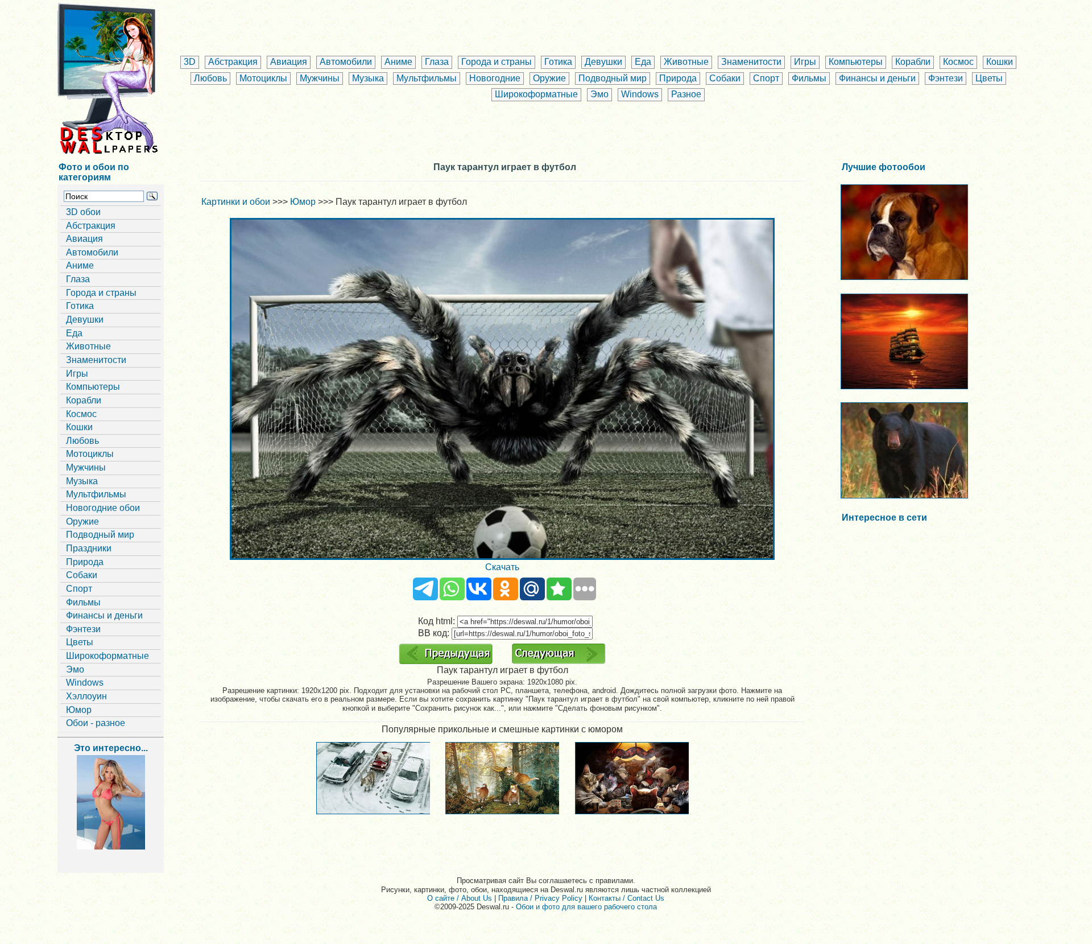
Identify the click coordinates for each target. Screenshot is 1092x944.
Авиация (288, 62)
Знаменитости (751, 62)
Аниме (398, 62)
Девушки (603, 62)
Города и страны (496, 62)
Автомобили (346, 62)
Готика (558, 62)
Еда (643, 62)
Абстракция (233, 62)
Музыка (368, 78)
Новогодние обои (103, 508)
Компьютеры (856, 62)
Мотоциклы (263, 78)
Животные (686, 62)
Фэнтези (945, 78)
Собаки (725, 78)
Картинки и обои (235, 202)
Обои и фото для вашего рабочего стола (586, 906)
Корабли (912, 62)
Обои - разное (95, 723)
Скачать (502, 567)
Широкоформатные (536, 94)
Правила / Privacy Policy (540, 898)
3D (190, 62)
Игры (805, 62)
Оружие (549, 78)
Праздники (88, 548)
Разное (686, 94)
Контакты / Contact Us (626, 898)
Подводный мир (612, 78)
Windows (640, 94)
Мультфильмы (426, 78)
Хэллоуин (86, 696)
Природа (678, 78)
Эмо (599, 94)
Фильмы (809, 78)
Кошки (999, 62)
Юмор (79, 710)
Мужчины (320, 78)
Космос (958, 62)
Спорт (766, 78)
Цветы (989, 78)
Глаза (437, 62)
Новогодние (494, 78)
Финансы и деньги (877, 78)
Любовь (210, 78)
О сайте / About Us (459, 898)
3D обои (83, 212)
